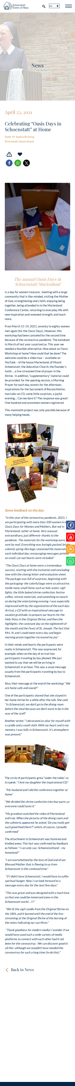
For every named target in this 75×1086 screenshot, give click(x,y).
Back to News (22, 969)
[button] (9, 163)
